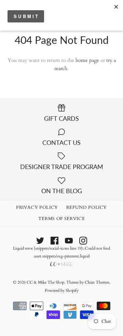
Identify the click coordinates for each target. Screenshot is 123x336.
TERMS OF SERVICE (61, 219)
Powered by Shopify (62, 290)
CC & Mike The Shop (45, 282)
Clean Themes (97, 282)
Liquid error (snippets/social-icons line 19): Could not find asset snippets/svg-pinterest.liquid (61, 252)
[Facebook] (54, 241)
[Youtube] (69, 241)
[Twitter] (40, 241)
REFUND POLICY (86, 207)
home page (87, 60)
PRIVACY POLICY (37, 207)
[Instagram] (83, 241)
